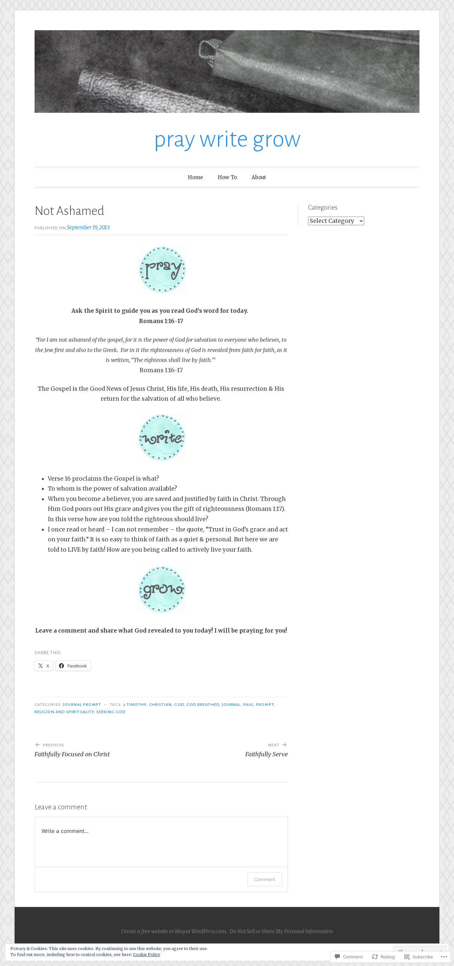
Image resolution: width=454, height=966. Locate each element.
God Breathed (202, 704)
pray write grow (227, 139)
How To (227, 177)
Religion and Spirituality (64, 712)
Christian (160, 704)
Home (195, 177)
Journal (231, 704)
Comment (264, 879)
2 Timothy (135, 704)
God (179, 704)
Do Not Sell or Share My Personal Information (281, 931)
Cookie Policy (146, 954)
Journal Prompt (82, 704)
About (259, 177)
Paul (248, 704)
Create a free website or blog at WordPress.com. (174, 931)
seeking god (111, 712)
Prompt (265, 704)
